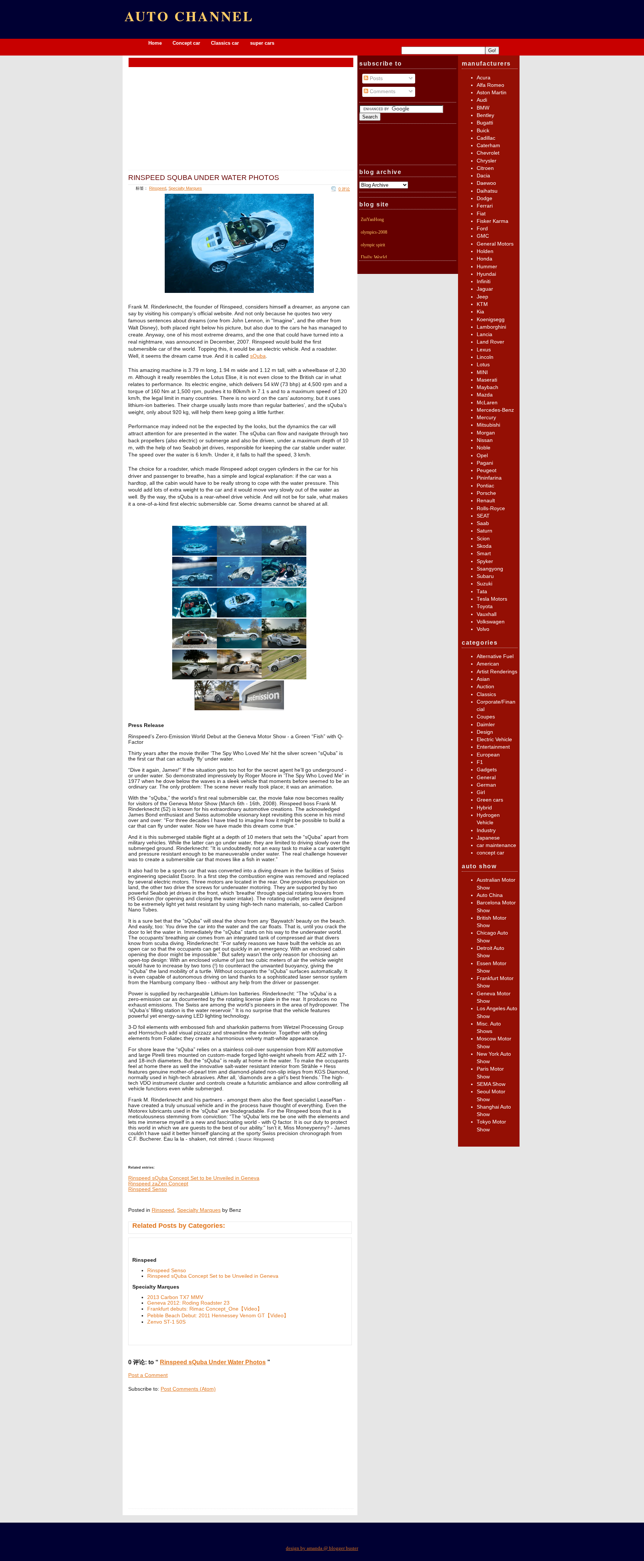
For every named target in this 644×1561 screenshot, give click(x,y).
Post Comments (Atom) (188, 1389)
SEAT (483, 516)
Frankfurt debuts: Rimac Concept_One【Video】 (204, 1309)
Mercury (486, 417)
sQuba (258, 356)
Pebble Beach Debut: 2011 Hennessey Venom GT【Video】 (218, 1315)
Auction (485, 686)
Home (155, 43)
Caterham (488, 145)
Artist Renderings (497, 671)
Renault (486, 500)
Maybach (487, 387)
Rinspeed (157, 188)
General (486, 777)
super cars (262, 43)
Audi (482, 100)
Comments (381, 91)
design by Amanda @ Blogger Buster (322, 1548)
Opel (482, 455)
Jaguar (485, 289)
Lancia (484, 334)
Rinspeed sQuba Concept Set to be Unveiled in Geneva (193, 1178)
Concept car (186, 43)
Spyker (485, 561)
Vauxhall (486, 614)
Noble (483, 448)
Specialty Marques (185, 188)
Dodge (484, 198)
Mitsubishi (488, 425)
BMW (483, 108)
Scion (483, 538)
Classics (486, 694)
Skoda (484, 546)
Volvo (483, 629)
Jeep (482, 297)
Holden (485, 251)
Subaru (485, 576)
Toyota (485, 606)
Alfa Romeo (490, 85)
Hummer (487, 266)
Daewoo (486, 183)
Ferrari (485, 206)
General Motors (495, 244)
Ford (482, 228)
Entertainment (493, 747)
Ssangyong (490, 569)
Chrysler (486, 161)
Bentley (485, 115)
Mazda (485, 395)
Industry (486, 830)
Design (485, 732)
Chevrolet (488, 153)
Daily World (374, 257)
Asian (483, 679)
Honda (484, 259)
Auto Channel (189, 16)
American (488, 664)
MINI (482, 372)
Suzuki (484, 584)
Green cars (490, 800)
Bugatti (485, 123)
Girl (481, 792)
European (488, 755)
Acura (483, 77)
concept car (490, 853)
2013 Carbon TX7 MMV (175, 1297)
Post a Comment (148, 1375)
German (486, 785)
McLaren (487, 402)
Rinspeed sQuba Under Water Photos (203, 177)
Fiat (481, 214)
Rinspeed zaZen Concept (158, 1183)
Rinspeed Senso (147, 1189)
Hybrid (484, 807)
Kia (480, 312)
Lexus (484, 350)
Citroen (485, 168)
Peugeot (486, 470)
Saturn (484, 531)
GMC (483, 236)
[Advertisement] (241, 62)
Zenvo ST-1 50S (166, 1322)
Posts (375, 78)
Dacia (483, 175)
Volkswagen (491, 622)
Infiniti (483, 281)
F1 (480, 762)
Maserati (487, 380)
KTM (482, 304)
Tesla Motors (492, 599)
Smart (484, 553)
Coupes (486, 717)
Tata (482, 591)
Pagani (485, 463)
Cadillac (486, 138)
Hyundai (486, 274)
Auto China (490, 895)
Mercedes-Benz (495, 410)
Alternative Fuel (495, 656)
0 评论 (344, 189)
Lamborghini (491, 327)
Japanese (488, 838)
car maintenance (496, 845)
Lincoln (485, 357)
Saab (483, 523)
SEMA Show (491, 1084)
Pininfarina (489, 478)
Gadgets (487, 769)
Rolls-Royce (491, 508)
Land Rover (490, 342)
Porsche (486, 493)
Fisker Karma (492, 221)
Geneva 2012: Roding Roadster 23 (188, 1303)
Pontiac (485, 486)
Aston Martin (491, 92)
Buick (483, 130)
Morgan (486, 433)
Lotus (483, 364)
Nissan (485, 440)
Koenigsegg (491, 319)
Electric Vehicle (494, 739)
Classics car (225, 43)
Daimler (486, 724)
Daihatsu (487, 191)
